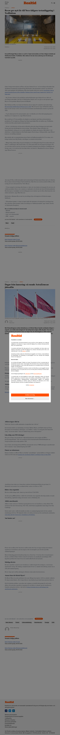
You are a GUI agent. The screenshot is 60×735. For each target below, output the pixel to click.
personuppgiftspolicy (38, 373)
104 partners (31, 385)
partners (24, 351)
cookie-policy (27, 373)
